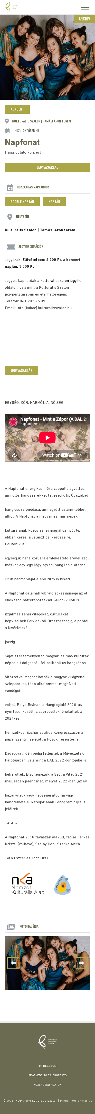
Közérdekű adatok (47, 1085)
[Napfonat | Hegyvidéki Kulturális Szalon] (47, 1042)
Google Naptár (22, 202)
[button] (82, 963)
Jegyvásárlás (47, 168)
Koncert (17, 109)
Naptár (54, 202)
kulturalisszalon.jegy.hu (61, 281)
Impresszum (47, 1066)
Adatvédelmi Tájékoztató (47, 1075)
